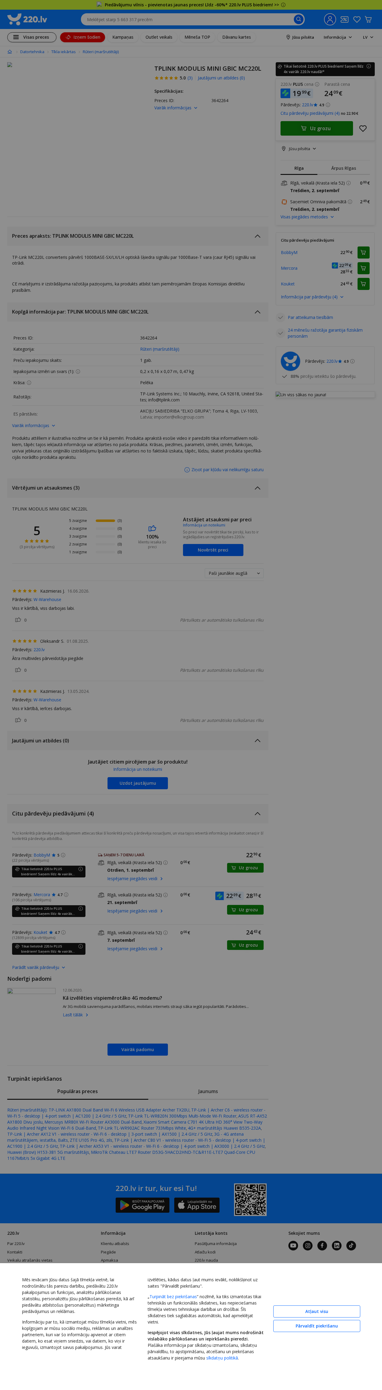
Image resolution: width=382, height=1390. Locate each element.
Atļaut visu (316, 1311)
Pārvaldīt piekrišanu (317, 1326)
